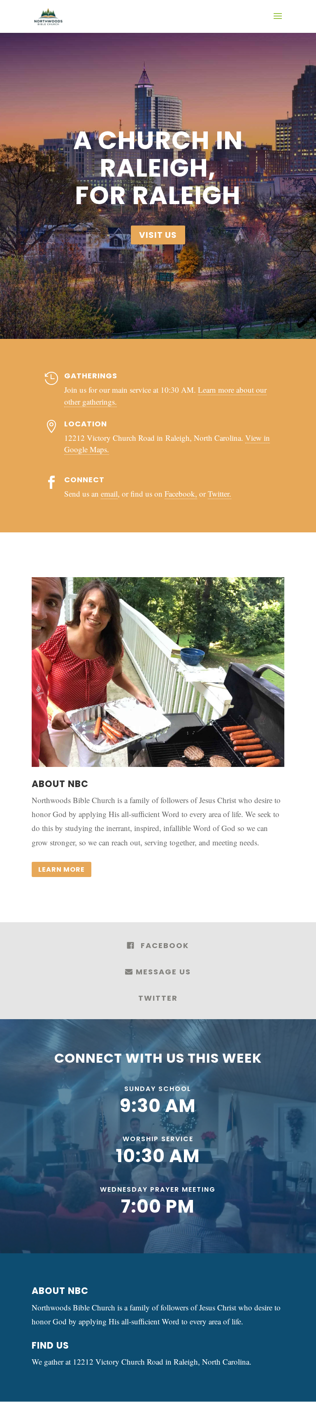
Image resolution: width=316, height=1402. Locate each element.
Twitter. (219, 493)
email (109, 493)
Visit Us (158, 235)
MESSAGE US (162, 972)
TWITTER (158, 998)
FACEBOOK (165, 945)
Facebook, (181, 493)
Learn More (61, 869)
